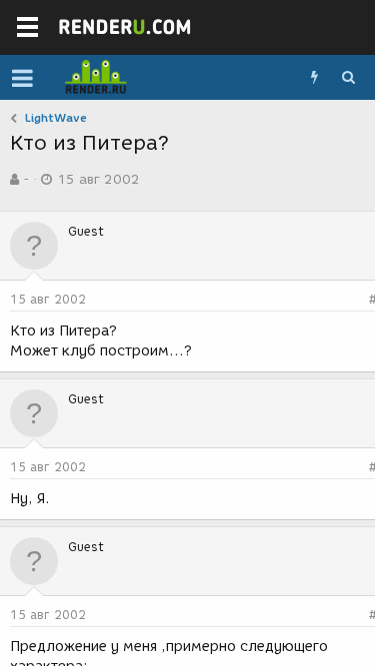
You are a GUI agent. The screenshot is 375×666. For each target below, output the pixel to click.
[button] (22, 78)
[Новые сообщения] (314, 78)
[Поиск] (348, 78)
